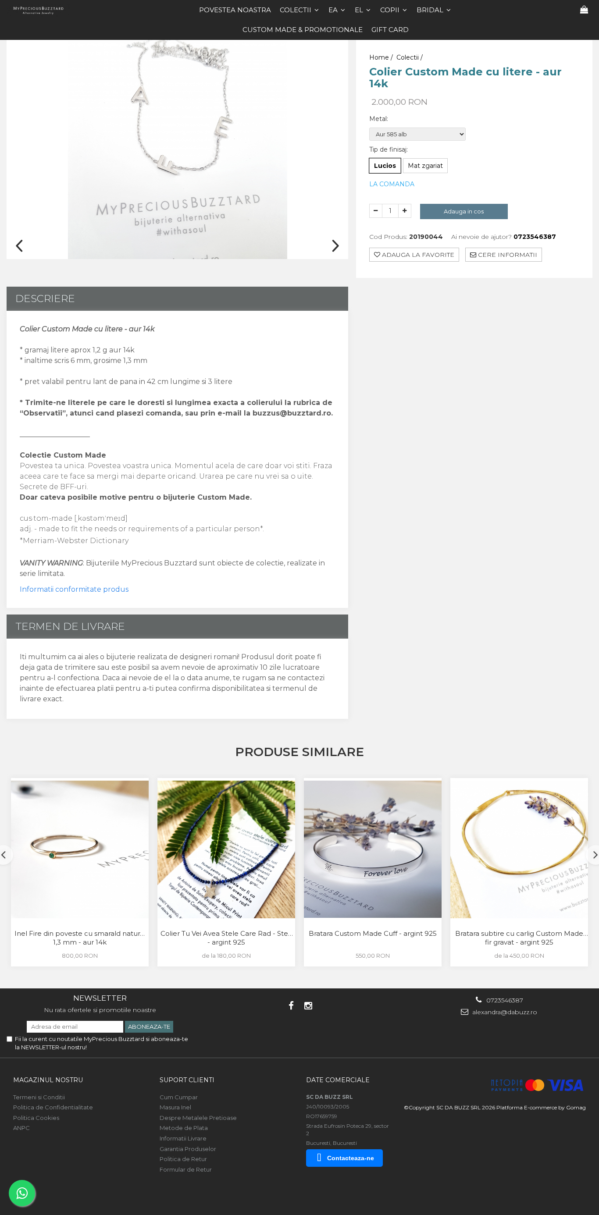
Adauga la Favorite (417, 254)
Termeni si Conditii (39, 1097)
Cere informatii (506, 254)
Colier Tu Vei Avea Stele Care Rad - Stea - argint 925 (226, 937)
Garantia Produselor (188, 1148)
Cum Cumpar (179, 1097)
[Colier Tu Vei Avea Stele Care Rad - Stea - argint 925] (226, 849)
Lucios (385, 166)
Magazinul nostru (48, 1080)
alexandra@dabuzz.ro (504, 1012)
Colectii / (410, 57)
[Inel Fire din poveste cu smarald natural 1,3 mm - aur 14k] (80, 849)
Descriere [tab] (45, 298)
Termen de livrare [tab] (70, 626)
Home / (382, 57)
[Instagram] (308, 1005)
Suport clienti (187, 1080)
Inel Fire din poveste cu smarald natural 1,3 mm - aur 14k (80, 937)
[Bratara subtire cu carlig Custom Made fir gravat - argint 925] (519, 849)
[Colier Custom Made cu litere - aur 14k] (177, 149)
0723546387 (504, 1000)
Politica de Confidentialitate (53, 1107)
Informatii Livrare (183, 1138)
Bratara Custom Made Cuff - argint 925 (373, 933)
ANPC (21, 1127)
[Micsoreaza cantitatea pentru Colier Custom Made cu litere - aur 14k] (375, 211)
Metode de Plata (184, 1127)
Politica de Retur (183, 1158)
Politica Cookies (36, 1117)
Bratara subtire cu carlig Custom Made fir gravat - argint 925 (519, 937)
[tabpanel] (177, 149)
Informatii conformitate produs (74, 589)
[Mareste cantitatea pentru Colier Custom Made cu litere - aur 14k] (404, 211)
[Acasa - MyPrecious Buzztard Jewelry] (42, 10)
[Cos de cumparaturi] (584, 10)
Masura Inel (175, 1107)
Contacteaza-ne (350, 1158)
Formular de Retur (186, 1169)
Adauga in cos (464, 211)
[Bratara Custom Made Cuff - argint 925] (373, 849)
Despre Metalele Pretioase (198, 1117)
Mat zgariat (425, 166)
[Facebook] (291, 1005)
